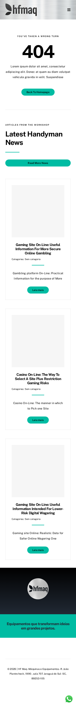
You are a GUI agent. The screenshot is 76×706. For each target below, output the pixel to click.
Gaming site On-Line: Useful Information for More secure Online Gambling (38, 249)
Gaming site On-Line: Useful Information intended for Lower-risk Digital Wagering (38, 508)
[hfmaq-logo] (38, 579)
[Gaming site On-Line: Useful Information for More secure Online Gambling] (38, 211)
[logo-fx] (21, 4)
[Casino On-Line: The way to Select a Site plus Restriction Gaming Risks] (38, 341)
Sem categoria (32, 259)
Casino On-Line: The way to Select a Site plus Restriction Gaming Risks (38, 378)
